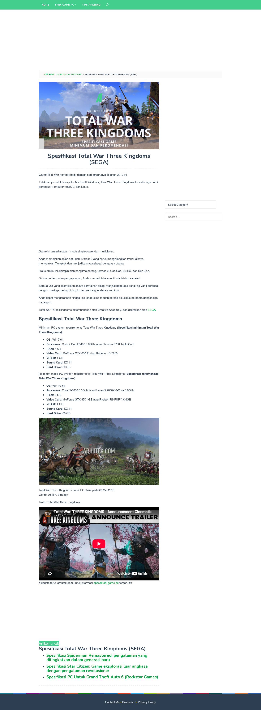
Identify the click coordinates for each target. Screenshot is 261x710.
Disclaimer (128, 702)
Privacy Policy (147, 702)
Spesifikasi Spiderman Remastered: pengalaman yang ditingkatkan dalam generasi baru (96, 657)
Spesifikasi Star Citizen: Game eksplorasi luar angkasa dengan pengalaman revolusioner (97, 668)
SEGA (152, 310)
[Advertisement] (130, 40)
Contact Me (112, 702)
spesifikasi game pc (106, 583)
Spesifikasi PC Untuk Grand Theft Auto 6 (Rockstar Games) (102, 677)
